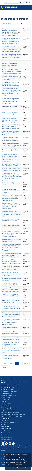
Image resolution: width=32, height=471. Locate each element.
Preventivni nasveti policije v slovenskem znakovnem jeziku (24, 2)
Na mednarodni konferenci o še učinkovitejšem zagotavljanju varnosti (11, 333)
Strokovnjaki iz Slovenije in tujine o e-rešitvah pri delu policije (11, 219)
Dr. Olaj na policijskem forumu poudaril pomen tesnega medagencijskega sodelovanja (10, 84)
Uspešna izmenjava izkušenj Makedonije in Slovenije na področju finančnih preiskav (10, 139)
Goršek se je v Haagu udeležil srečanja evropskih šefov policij (10, 338)
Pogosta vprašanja (6, 439)
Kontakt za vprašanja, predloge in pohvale (13, 414)
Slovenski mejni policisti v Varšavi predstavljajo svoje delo (11, 240)
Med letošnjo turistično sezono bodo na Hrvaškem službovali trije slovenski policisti (11, 274)
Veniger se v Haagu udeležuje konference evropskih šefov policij (11, 295)
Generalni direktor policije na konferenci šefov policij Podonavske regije (10, 356)
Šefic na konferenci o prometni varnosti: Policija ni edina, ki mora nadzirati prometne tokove (11, 145)
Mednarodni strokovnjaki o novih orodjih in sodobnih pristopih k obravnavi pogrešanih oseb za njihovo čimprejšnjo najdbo (11, 41)
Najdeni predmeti (6, 428)
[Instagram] (13, 443)
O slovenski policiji (6, 393)
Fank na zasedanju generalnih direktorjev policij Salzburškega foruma (10, 132)
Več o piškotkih (19, 464)
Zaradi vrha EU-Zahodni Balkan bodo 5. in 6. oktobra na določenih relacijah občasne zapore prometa (11, 71)
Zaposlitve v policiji (6, 437)
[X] (3, 443)
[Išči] (17, 23)
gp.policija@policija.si (12, 391)
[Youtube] (10, 443)
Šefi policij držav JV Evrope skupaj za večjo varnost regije (11, 301)
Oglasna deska (5, 399)
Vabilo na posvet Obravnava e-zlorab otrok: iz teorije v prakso (10, 113)
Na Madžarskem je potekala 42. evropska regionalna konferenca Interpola (11, 308)
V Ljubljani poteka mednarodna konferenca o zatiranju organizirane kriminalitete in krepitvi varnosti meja (11, 321)
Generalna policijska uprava (9, 408)
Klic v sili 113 (4, 420)
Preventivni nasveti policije (8, 395)
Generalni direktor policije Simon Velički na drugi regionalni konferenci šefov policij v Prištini (11, 126)
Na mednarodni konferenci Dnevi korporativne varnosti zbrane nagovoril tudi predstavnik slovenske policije (11, 64)
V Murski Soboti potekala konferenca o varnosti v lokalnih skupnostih (11, 190)
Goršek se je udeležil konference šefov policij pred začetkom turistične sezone (11, 344)
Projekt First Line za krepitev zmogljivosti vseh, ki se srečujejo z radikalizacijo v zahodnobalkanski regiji (11, 213)
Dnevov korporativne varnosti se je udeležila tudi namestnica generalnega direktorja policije (11, 255)
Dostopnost (27, 2)
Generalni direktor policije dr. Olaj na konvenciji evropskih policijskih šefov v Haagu (11, 77)
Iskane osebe (5, 435)
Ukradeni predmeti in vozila (9, 431)
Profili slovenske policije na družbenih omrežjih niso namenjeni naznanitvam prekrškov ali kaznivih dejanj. (16, 448)
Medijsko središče (6, 397)
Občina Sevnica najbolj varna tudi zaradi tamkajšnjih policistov (11, 164)
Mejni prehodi (5, 426)
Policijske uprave (6, 406)
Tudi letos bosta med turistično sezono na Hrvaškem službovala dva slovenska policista (11, 314)
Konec (4, 367)
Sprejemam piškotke (13, 467)
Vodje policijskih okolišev (8, 410)
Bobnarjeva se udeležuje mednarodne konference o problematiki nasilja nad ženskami (11, 261)
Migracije (3, 441)
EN (29, 2)
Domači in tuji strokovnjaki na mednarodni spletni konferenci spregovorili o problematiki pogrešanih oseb (10, 100)
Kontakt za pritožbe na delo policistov (11, 416)
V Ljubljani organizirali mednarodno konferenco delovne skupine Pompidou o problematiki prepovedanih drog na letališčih (11, 48)
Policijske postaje (6, 403)
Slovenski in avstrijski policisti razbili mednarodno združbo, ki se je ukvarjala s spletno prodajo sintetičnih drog (11, 205)
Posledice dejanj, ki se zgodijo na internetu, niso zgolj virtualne (11, 226)
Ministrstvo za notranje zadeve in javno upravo (14, 381)
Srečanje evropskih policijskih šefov (12, 106)
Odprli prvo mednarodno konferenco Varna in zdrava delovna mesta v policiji (9, 120)
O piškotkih (4, 456)
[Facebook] (6, 443)
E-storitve (4, 424)
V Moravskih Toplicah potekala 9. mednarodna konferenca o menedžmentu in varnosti (11, 267)
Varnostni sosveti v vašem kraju (10, 412)
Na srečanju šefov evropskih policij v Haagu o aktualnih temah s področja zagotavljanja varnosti (11, 289)
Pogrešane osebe (6, 433)
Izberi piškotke (23, 467)
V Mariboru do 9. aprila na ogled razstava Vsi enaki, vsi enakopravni (11, 169)
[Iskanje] (20, 2)
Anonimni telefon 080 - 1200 (9, 422)
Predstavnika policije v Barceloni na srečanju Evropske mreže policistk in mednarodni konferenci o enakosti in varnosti (12, 198)
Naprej (26, 363)
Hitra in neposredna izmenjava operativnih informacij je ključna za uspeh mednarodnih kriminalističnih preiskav (12, 234)
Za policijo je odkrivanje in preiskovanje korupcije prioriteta (11, 284)
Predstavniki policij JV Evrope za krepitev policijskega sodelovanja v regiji (11, 350)
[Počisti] (21, 23)
